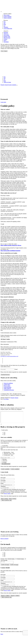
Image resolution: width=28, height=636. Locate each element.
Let (4, 79)
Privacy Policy (7, 493)
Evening (4, 462)
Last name (3, 480)
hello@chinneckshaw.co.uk (12, 356)
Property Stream (14, 397)
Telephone (3, 486)
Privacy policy (7, 386)
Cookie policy (7, 384)
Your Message (4, 560)
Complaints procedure (9, 390)
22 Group (6, 399)
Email (16, 369)
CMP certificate (7, 388)
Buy (5, 76)
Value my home (7, 82)
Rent (5, 81)
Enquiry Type (4, 558)
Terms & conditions (8, 383)
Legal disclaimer (7, 387)
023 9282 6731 (4, 356)
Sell (4, 78)
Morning (4, 459)
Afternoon (4, 460)
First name (3, 477)
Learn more (3, 102)
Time (9, 449)
